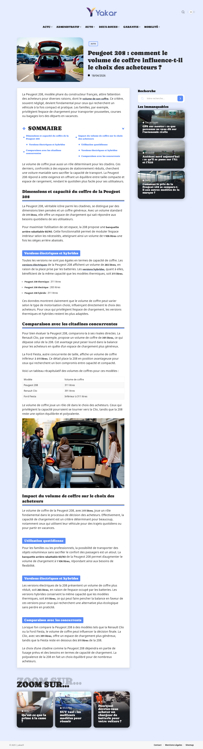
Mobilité (67, 708)
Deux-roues (151, 122)
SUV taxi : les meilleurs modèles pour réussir (70, 716)
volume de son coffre (95, 99)
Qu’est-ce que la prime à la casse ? (34, 718)
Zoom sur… (43, 684)
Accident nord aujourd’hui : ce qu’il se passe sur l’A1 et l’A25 (161, 159)
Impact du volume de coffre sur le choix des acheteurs (100, 137)
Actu (26, 711)
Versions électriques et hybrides (47, 144)
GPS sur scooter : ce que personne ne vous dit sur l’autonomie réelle (160, 129)
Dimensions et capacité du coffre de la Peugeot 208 (47, 137)
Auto (93, 43)
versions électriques (34, 265)
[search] (183, 12)
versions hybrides (93, 269)
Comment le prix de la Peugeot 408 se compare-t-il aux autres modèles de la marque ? (161, 188)
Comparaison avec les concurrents (100, 156)
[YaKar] (101, 12)
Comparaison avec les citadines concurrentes (43, 152)
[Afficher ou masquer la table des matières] (93, 129)
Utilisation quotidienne (94, 144)
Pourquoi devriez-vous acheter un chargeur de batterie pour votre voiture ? (110, 713)
